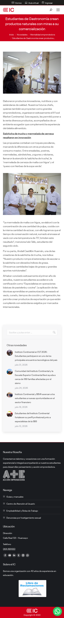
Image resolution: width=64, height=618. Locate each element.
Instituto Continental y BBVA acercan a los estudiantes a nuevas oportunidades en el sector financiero (35, 398)
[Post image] (10, 353)
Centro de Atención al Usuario (20, 503)
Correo (18, 2)
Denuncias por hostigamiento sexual (23, 517)
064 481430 (9, 548)
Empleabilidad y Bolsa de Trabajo (22, 510)
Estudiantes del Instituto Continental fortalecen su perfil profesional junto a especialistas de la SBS (33, 417)
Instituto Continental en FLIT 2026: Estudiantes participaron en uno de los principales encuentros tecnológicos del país (36, 355)
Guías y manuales (14, 496)
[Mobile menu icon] (58, 10)
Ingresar (49, 2)
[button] (57, 611)
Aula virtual (33, 2)
